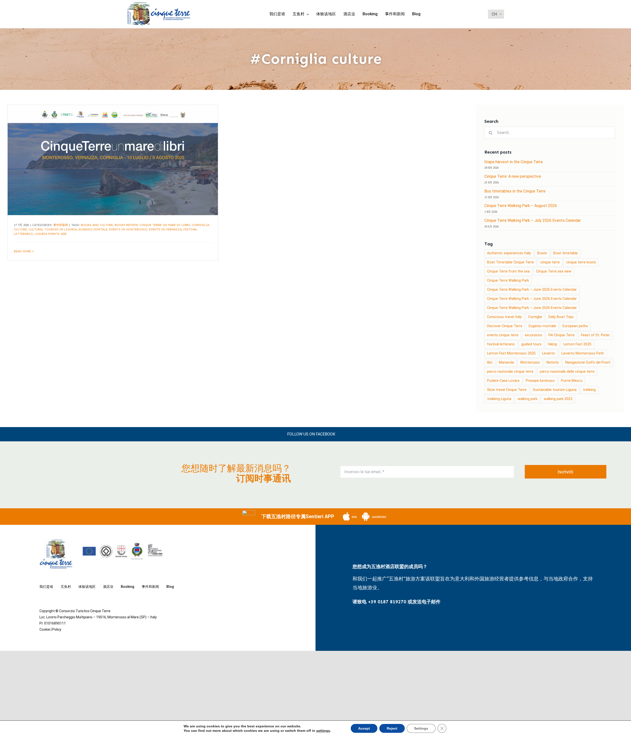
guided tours (531, 344)
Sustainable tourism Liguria (555, 390)
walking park (527, 399)
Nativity (552, 362)
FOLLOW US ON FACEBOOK (311, 434)
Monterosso (530, 362)
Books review (126, 225)
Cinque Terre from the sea (508, 271)
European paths (575, 326)
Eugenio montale (93, 229)
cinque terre (550, 262)
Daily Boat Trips (561, 317)
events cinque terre (502, 335)
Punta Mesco (571, 381)
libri (489, 362)
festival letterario (501, 344)
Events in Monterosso (128, 229)
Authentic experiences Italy (509, 253)
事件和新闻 (60, 225)
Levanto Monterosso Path (582, 353)
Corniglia (535, 317)
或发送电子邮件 (424, 602)
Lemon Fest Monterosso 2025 (511, 353)
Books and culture (97, 225)
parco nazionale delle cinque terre (567, 371)
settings (323, 731)
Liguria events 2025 (51, 234)
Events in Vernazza (165, 229)
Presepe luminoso (540, 381)
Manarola (506, 362)
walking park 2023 (558, 399)
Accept (364, 728)
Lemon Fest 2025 (577, 344)
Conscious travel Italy (504, 317)
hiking (552, 344)
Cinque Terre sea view (553, 271)
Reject (392, 728)
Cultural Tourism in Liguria (53, 229)
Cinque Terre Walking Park (508, 280)
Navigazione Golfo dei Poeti (587, 362)
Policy (56, 629)
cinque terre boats (581, 262)
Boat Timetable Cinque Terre (510, 262)
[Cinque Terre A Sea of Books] (113, 160)
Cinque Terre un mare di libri (165, 225)
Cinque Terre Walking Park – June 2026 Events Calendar (532, 290)
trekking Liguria (499, 399)
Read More (22, 251)
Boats (542, 253)
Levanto (548, 353)
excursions (533, 335)
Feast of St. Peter (595, 335)
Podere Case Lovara (503, 381)
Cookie (44, 629)
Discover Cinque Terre (504, 326)
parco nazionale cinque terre (510, 371)
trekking (589, 390)
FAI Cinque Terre (561, 335)
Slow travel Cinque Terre (506, 390)
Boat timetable (565, 253)
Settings (421, 728)
